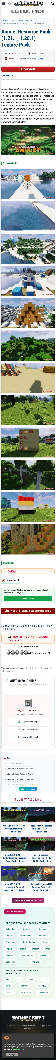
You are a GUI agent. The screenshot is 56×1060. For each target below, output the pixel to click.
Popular (9, 955)
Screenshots (10, 75)
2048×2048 (43, 992)
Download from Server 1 (24, 637)
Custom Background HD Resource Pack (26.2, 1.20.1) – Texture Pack (41, 887)
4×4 (7, 979)
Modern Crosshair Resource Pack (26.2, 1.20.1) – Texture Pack (41, 858)
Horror (45, 942)
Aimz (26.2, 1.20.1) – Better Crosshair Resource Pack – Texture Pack (14, 858)
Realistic (44, 955)
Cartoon (26, 929)
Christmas (43, 929)
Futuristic (10, 942)
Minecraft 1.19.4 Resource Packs (20, 769)
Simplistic (10, 962)
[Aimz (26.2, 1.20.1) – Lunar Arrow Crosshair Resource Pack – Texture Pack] (14, 873)
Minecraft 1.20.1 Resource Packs (20, 774)
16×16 (31, 979)
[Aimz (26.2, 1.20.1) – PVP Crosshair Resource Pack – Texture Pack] (14, 814)
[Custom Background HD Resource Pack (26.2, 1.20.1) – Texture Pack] (41, 873)
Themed (35, 962)
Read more (19, 1049)
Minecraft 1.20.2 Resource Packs (20, 779)
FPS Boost (43, 936)
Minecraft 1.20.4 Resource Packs (20, 785)
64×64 (8, 986)
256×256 (42, 986)
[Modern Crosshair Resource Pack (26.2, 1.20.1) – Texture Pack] (41, 844)
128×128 (25, 986)
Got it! (12, 1054)
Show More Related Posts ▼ (28, 900)
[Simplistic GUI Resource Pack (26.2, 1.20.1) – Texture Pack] (41, 814)
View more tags (28, 789)
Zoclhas (11, 59)
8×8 (19, 979)
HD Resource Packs (14, 763)
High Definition (28, 942)
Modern (35, 949)
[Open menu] (3, 3)
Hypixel (9, 949)
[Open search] (53, 3)
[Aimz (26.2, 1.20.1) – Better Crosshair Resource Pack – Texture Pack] (14, 844)
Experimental (26, 936)
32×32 (45, 979)
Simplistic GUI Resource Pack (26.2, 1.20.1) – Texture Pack (41, 828)
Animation (10, 929)
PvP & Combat (27, 955)
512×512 (9, 992)
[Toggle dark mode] (9, 3)
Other (47, 949)
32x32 (40, 59)
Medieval (22, 949)
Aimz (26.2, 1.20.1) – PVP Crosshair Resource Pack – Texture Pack (14, 828)
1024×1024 (26, 992)
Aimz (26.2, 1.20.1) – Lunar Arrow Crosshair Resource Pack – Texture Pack (15, 887)
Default (9, 936)
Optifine (12, 571)
